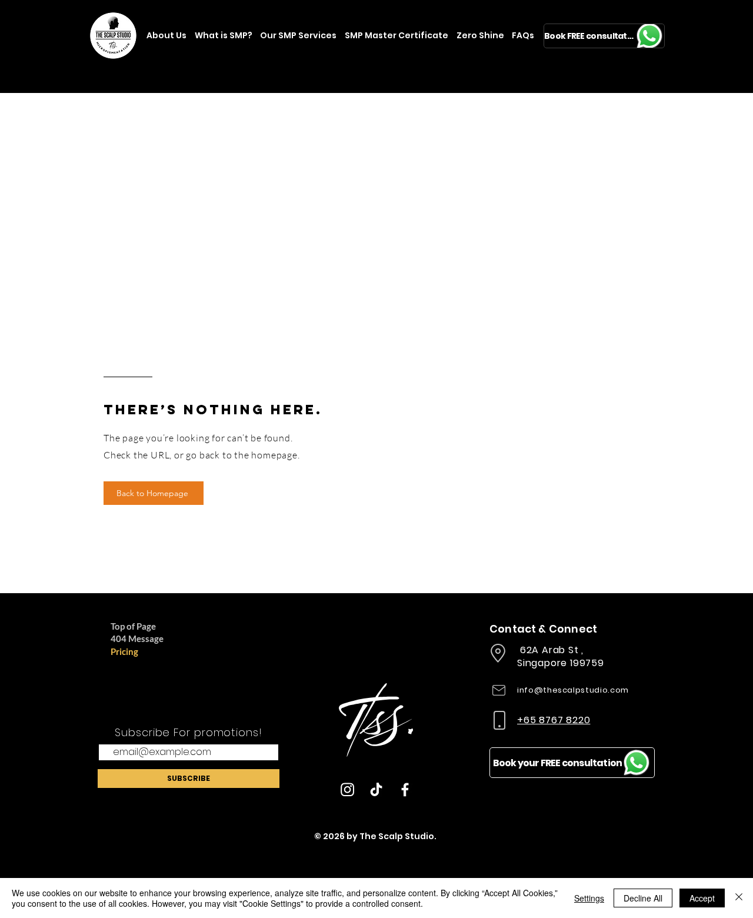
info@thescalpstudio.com (573, 690)
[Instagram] (347, 789)
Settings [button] (589, 898)
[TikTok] (376, 789)
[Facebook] (405, 789)
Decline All (643, 898)
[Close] (739, 898)
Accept (702, 898)
